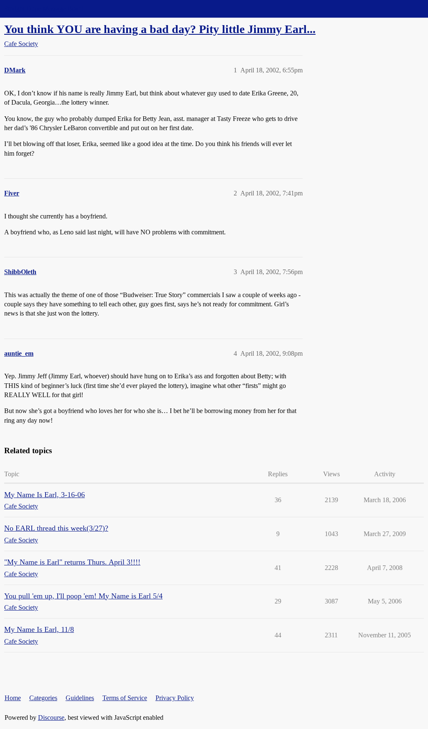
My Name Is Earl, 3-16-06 (44, 494)
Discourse (51, 717)
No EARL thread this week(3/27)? (56, 528)
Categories (43, 697)
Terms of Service (124, 697)
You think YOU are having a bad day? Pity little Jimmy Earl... (160, 29)
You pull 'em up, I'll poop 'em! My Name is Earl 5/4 (83, 596)
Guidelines (80, 697)
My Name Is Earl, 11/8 (39, 629)
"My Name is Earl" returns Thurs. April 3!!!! (72, 562)
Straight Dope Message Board (44, 8)
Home (13, 697)
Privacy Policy (174, 697)
